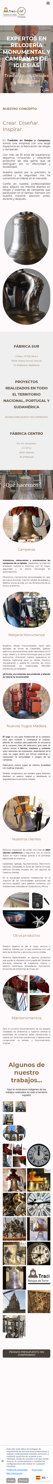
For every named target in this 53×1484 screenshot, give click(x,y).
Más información (14, 1473)
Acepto (10, 1480)
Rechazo (23, 1480)
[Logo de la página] (14, 12)
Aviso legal (37, 1470)
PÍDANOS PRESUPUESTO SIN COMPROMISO (26, 1353)
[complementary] (42, 1478)
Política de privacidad (17, 1470)
